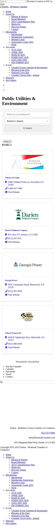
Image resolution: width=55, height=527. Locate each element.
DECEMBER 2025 (20, 505)
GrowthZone (33, 361)
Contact (14, 472)
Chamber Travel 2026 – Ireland (25, 518)
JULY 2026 (16, 493)
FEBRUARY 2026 (19, 500)
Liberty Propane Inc (13, 333)
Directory (10, 521)
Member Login (18, 482)
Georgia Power (11, 280)
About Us (10, 457)
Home (8, 454)
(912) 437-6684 (48, 433)
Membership (11, 475)
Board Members (18, 462)
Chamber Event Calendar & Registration (29, 510)
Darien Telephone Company (16, 230)
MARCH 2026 (18, 498)
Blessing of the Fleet (20, 513)
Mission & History (19, 460)
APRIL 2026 (17, 495)
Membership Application (22, 480)
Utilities (6, 142)
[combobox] (27, 121)
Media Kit (15, 467)
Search (29, 128)
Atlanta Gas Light (12, 178)
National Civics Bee (20, 516)
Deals (13, 488)
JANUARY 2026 (19, 503)
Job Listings (11, 523)
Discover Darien (18, 470)
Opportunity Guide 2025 (22, 485)
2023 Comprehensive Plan (23, 465)
